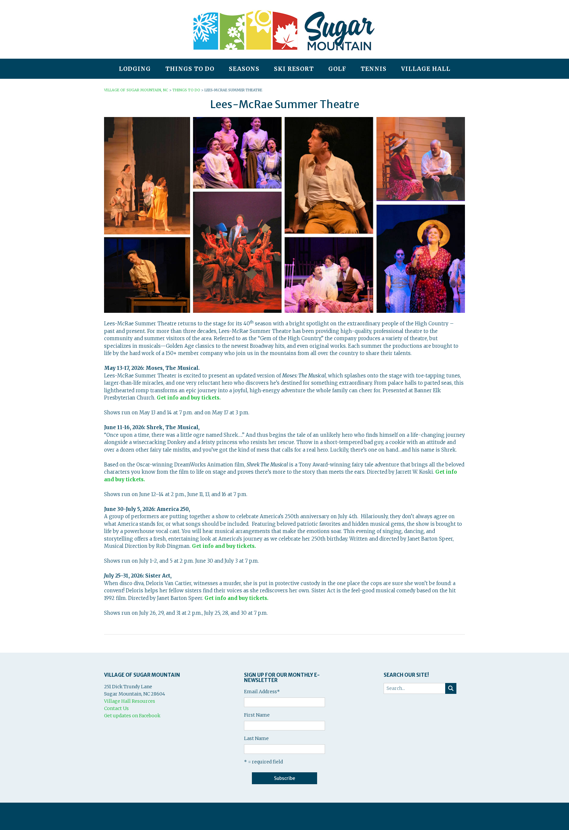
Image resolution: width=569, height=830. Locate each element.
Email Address (262, 692)
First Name (257, 715)
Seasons (244, 69)
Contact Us (116, 708)
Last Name (256, 738)
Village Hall (425, 69)
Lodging (135, 69)
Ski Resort (294, 69)
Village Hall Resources (129, 701)
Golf (337, 69)
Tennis (374, 69)
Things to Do (189, 69)
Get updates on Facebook (132, 716)
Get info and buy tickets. (189, 398)
